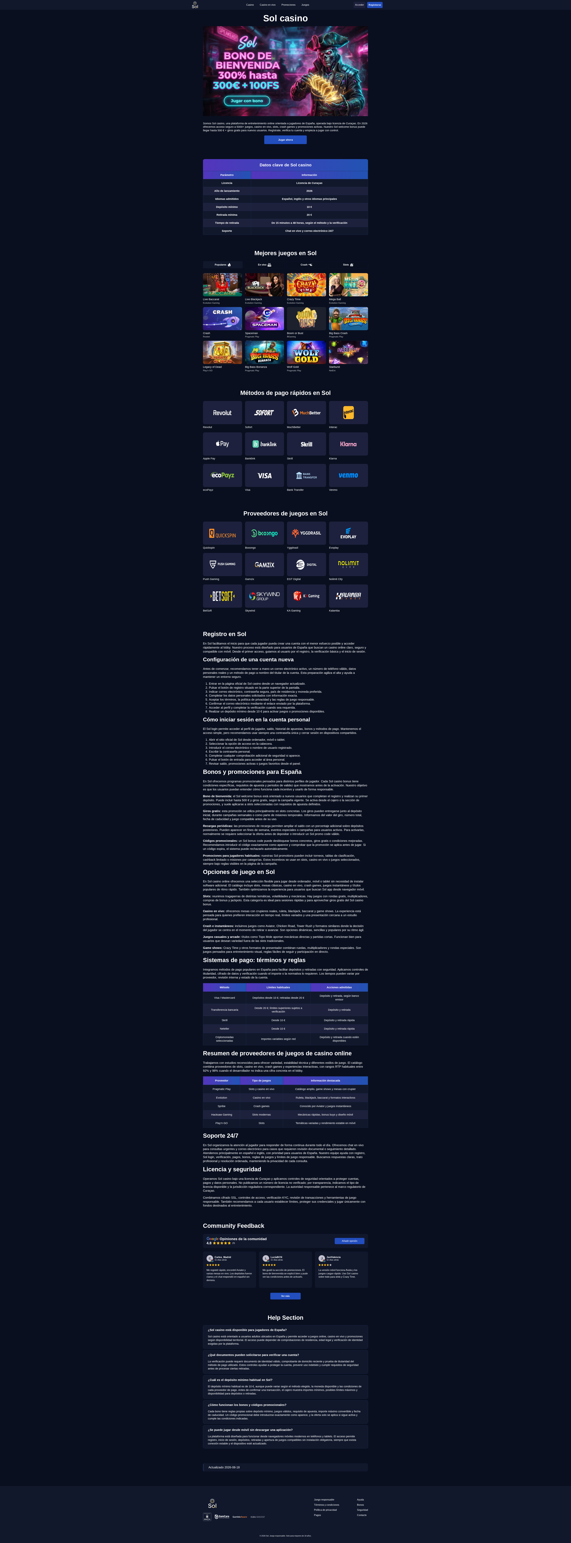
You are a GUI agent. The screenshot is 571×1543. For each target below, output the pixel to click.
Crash (304, 264)
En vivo (262, 264)
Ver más (285, 1296)
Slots (346, 264)
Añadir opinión (349, 1241)
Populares (220, 264)
